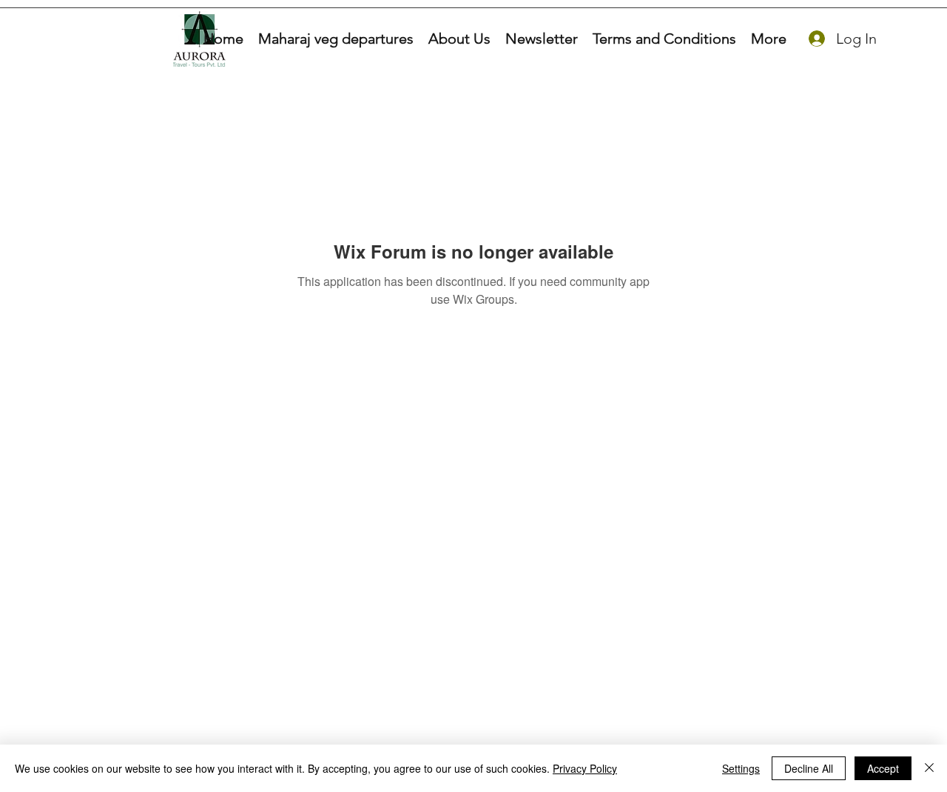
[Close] (929, 768)
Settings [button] (741, 768)
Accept (883, 768)
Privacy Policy (585, 768)
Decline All (808, 768)
